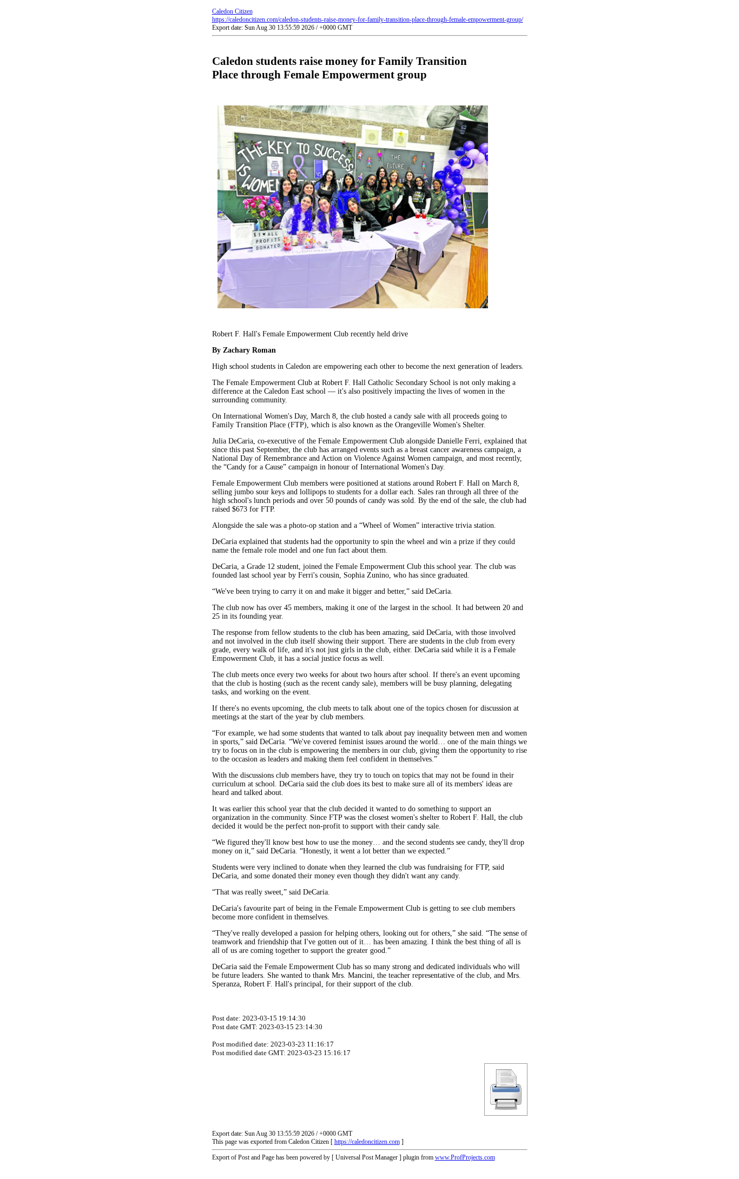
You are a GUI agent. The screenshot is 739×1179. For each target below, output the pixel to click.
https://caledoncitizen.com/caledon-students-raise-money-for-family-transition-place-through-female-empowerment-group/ (367, 19)
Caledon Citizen (232, 11)
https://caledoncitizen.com (367, 1141)
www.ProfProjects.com (465, 1157)
